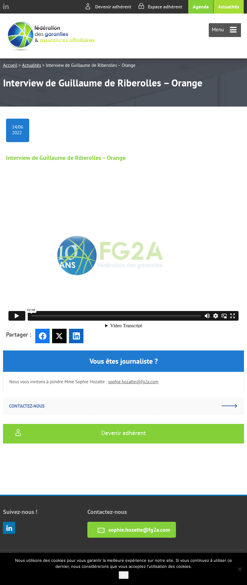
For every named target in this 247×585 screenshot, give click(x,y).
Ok (123, 575)
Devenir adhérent (113, 7)
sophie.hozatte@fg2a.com (133, 382)
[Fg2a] (50, 36)
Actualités (228, 7)
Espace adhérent (165, 7)
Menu (218, 30)
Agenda (201, 7)
